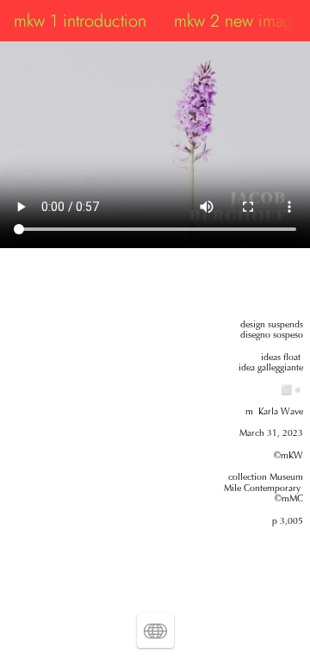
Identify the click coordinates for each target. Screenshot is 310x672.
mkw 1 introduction (80, 21)
